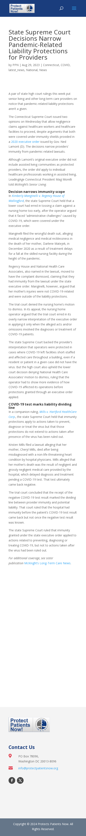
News (43, 70)
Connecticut (51, 65)
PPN (16, 65)
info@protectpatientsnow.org (38, 768)
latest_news (16, 70)
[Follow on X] (20, 780)
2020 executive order (25, 142)
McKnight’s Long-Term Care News (47, 563)
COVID (65, 65)
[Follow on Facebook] (12, 780)
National (32, 70)
